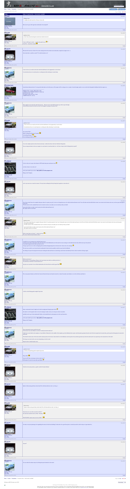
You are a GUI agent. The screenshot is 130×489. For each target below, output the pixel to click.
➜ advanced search (118, 5)
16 (122, 478)
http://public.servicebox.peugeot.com (44, 170)
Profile (124, 29)
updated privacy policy (85, 487)
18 (125, 478)
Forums (9, 9)
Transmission (14, 9)
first (120, 478)
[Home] (8, 6)
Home (5, 9)
